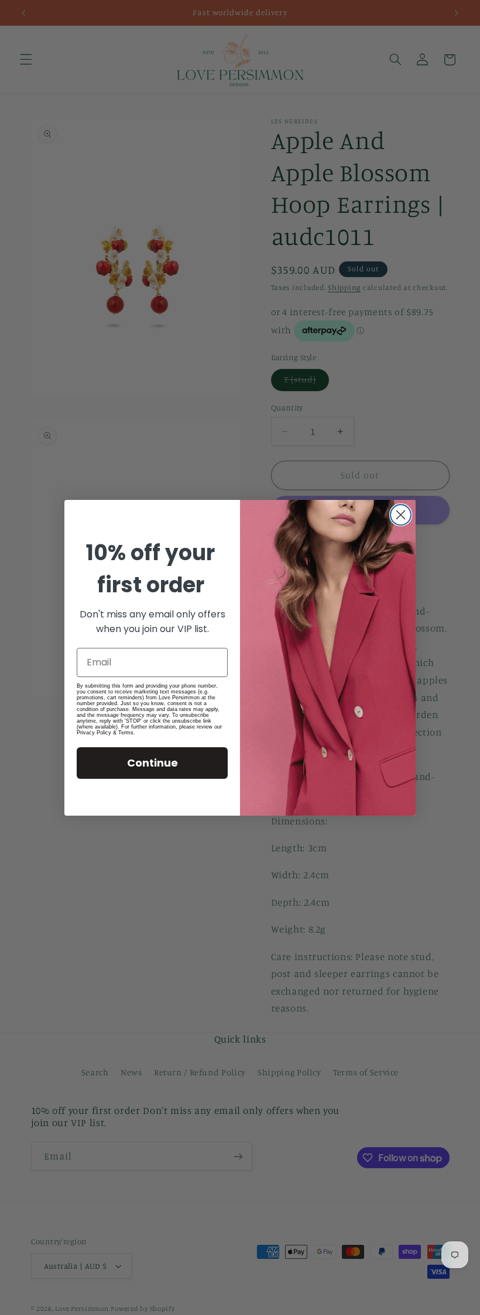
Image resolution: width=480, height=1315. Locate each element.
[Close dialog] (400, 515)
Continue (152, 762)
